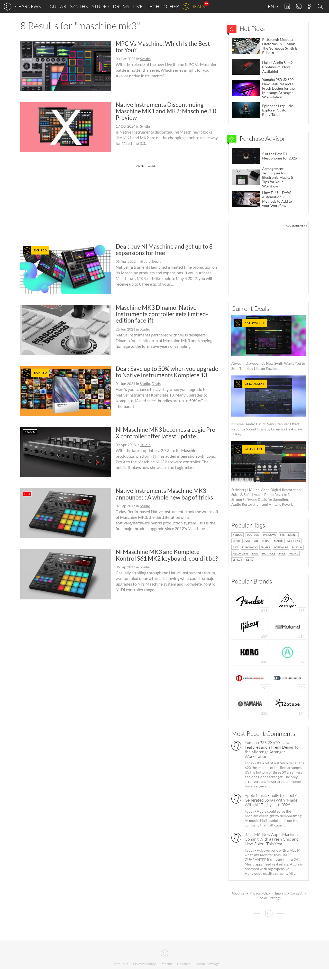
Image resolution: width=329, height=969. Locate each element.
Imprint (280, 893)
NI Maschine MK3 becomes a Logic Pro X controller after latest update (165, 432)
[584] (250, 626)
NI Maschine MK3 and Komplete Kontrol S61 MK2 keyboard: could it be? (167, 555)
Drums (121, 6)
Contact (297, 893)
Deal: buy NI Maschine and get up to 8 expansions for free (164, 249)
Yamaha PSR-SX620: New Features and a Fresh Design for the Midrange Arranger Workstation (272, 749)
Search (321, 7)
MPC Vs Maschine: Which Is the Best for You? (163, 46)
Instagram (298, 6)
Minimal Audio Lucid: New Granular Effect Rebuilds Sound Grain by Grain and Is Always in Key (267, 409)
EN (271, 6)
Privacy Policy (260, 893)
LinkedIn (287, 6)
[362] (287, 652)
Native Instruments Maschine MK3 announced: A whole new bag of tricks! (165, 494)
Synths (79, 6)
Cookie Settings (269, 898)
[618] (287, 600)
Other (171, 6)
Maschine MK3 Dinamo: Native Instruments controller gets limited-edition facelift (162, 314)
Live (138, 6)
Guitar (58, 6)
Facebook (309, 6)
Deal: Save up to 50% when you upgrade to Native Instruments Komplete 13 (167, 372)
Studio (100, 6)
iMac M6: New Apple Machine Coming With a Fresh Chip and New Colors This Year (272, 839)
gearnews (28, 6)
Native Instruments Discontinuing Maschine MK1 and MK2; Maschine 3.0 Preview (166, 111)
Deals (197, 6)
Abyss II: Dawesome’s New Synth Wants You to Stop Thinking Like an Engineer (268, 346)
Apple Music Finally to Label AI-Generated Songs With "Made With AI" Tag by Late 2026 (272, 800)
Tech (153, 6)
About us (238, 893)
